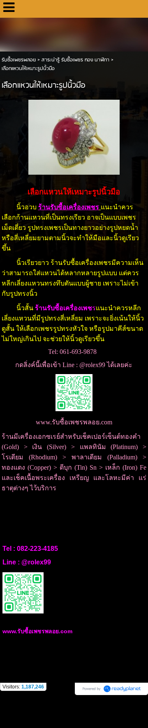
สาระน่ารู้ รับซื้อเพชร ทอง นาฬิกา (75, 60)
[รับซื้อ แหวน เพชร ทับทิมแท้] (74, 135)
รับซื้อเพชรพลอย (19, 60)
